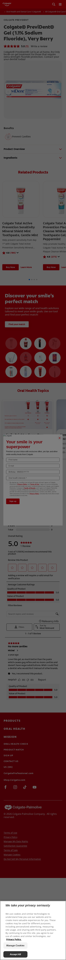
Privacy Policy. (13, 939)
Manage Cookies (15, 945)
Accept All (15, 954)
